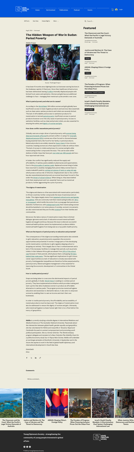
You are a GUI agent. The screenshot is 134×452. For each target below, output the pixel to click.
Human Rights (46, 21)
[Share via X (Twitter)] (31, 358)
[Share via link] (40, 358)
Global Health (30, 349)
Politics (88, 73)
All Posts (26, 21)
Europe (88, 58)
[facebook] (24, 447)
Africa (27, 352)
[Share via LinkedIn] (36, 358)
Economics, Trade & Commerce (95, 92)
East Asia (35, 21)
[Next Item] (131, 409)
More (55, 21)
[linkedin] (27, 447)
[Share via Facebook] (27, 358)
